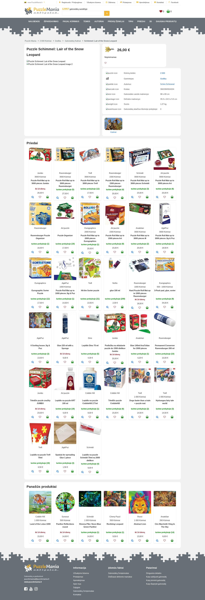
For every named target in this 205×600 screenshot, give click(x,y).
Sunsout (65, 517)
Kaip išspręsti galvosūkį (156, 584)
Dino (90, 338)
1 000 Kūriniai (140, 397)
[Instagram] (36, 590)
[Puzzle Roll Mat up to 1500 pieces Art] (107, 252)
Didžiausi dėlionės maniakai (120, 577)
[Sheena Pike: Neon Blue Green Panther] (82, 540)
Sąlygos (76, 587)
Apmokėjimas (144, 2)
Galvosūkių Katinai (73, 41)
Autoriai (99, 21)
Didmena (111, 2)
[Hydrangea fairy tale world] (157, 417)
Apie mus (77, 584)
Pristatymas (127, 2)
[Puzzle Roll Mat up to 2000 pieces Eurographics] (82, 253)
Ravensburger (65, 173)
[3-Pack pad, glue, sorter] (157, 307)
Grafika (58, 41)
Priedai (141, 21)
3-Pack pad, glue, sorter (164, 290)
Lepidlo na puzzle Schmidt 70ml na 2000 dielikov (90, 457)
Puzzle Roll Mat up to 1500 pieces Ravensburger (115, 183)
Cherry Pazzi (114, 517)
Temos (86, 21)
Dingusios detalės (153, 573)
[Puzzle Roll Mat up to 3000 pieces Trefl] (82, 197)
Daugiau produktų (166, 21)
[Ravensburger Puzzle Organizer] (33, 252)
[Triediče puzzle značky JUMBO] (33, 417)
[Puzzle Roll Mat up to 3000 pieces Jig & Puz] (157, 252)
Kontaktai (160, 2)
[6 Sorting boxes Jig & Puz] (33, 362)
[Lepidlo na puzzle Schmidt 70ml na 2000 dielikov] (82, 472)
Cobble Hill (90, 393)
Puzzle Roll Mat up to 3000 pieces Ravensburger (65, 183)
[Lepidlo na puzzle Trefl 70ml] (33, 471)
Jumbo (40, 173)
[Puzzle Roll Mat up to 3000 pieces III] (132, 252)
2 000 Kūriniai (45, 41)
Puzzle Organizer (65, 235)
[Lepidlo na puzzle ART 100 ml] (57, 417)
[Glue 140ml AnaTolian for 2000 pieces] (132, 362)
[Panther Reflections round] (57, 540)
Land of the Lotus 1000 (40, 524)
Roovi (139, 517)
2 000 (162, 73)
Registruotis (66, 2)
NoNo (114, 283)
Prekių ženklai (116, 21)
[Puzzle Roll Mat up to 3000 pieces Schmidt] (132, 197)
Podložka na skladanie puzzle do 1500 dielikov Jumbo (115, 348)
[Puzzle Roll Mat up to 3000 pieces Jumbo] (33, 197)
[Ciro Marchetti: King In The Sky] (157, 540)
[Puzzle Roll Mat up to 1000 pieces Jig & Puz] (57, 307)
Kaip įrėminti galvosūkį (155, 580)
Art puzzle (165, 173)
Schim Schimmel (167, 84)
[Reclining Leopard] (107, 540)
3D (150, 21)
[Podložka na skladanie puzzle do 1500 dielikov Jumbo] (107, 363)
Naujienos (34, 21)
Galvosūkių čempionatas (83, 591)
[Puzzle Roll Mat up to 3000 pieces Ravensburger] (57, 198)
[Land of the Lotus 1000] (33, 540)
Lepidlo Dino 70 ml (90, 345)
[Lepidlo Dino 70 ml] (82, 362)
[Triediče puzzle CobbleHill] (107, 417)
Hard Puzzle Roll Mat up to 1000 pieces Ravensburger (140, 293)
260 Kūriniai (165, 520)
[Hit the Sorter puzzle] (82, 307)
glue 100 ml (115, 290)
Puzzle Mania (30, 41)
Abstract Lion (140, 524)
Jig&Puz (164, 228)
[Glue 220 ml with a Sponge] (57, 362)
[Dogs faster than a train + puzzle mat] (132, 417)
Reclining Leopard (115, 524)
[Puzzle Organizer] (57, 252)
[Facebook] (25, 590)
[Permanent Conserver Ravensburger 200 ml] (157, 362)
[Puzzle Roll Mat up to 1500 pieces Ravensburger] (107, 198)
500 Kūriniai (65, 520)
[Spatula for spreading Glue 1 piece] (57, 471)
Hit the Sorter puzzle (90, 290)
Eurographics (90, 228)
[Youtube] (31, 590)
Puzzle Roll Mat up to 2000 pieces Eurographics (90, 238)
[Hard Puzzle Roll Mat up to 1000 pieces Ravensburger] (132, 308)
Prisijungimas (77, 2)
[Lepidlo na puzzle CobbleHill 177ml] (82, 417)
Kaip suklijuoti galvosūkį (156, 577)
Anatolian (140, 228)
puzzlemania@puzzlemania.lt (36, 579)
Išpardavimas (51, 21)
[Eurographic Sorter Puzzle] (33, 307)
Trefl (90, 173)
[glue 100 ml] (107, 307)
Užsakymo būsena (94, 2)
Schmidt (139, 173)
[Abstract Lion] (132, 540)
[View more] (40, 161)
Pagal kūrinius (71, 21)
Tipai (130, 21)
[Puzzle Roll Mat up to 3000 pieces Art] (157, 197)
